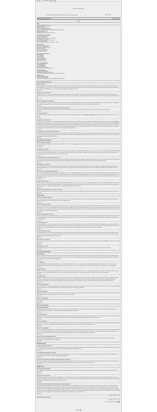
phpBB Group (72, 370)
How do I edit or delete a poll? (42, 49)
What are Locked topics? (41, 60)
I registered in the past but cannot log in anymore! (46, 32)
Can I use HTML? (40, 55)
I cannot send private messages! (43, 71)
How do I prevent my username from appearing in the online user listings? (50, 29)
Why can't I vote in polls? (42, 51)
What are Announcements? (42, 58)
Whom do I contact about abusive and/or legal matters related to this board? (51, 78)
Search (49, 14)
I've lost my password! (41, 30)
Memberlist (53, 14)
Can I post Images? (40, 57)
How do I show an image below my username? (45, 40)
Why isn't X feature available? (42, 77)
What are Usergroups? (41, 65)
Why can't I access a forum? (42, 50)
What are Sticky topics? (41, 59)
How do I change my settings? (42, 36)
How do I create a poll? (41, 48)
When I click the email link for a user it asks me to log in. (47, 42)
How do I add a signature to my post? (44, 47)
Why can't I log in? (40, 26)
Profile (62, 14)
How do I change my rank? (42, 41)
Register (109, 14)
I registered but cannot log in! (42, 31)
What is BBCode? (40, 54)
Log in (106, 14)
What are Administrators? (41, 63)
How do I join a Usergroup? (42, 66)
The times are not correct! (41, 37)
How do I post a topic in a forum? (43, 45)
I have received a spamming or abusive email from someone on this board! (50, 73)
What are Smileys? (40, 56)
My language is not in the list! (42, 39)
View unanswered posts (116, 18)
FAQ (47, 14)
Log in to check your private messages (71, 14)
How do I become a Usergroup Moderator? (45, 67)
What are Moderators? (41, 64)
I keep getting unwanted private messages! (44, 72)
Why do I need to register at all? (43, 27)
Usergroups (58, 14)
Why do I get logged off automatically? (44, 28)
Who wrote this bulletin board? (42, 76)
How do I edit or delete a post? (42, 46)
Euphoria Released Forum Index (44, 18)
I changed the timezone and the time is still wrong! (46, 38)
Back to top (39, 90)
